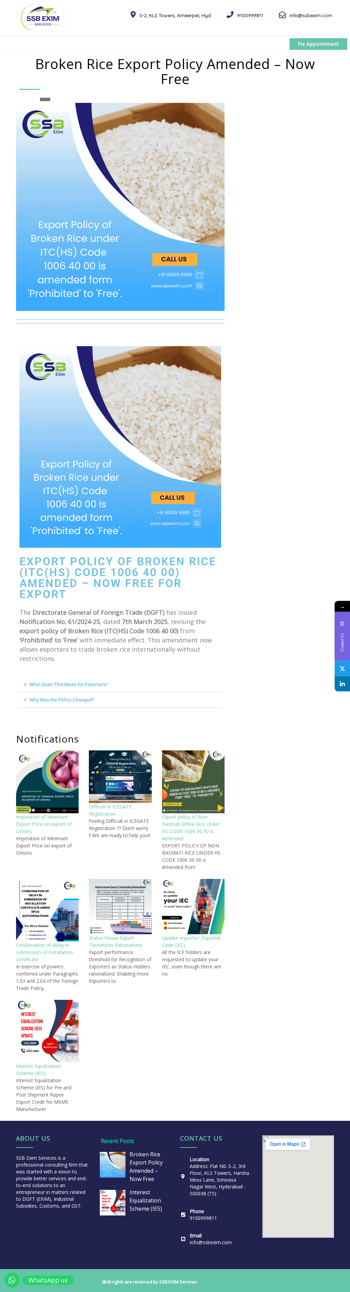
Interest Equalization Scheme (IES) (38, 1069)
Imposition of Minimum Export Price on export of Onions (44, 824)
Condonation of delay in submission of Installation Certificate (44, 952)
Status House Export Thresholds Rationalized (115, 941)
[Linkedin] (342, 683)
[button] (120, 684)
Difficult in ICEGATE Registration (110, 810)
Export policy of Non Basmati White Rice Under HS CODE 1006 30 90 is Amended (191, 828)
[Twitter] (342, 668)
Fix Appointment (318, 44)
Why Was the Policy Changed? (61, 700)
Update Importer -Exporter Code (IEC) (191, 941)
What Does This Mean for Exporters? (68, 684)
